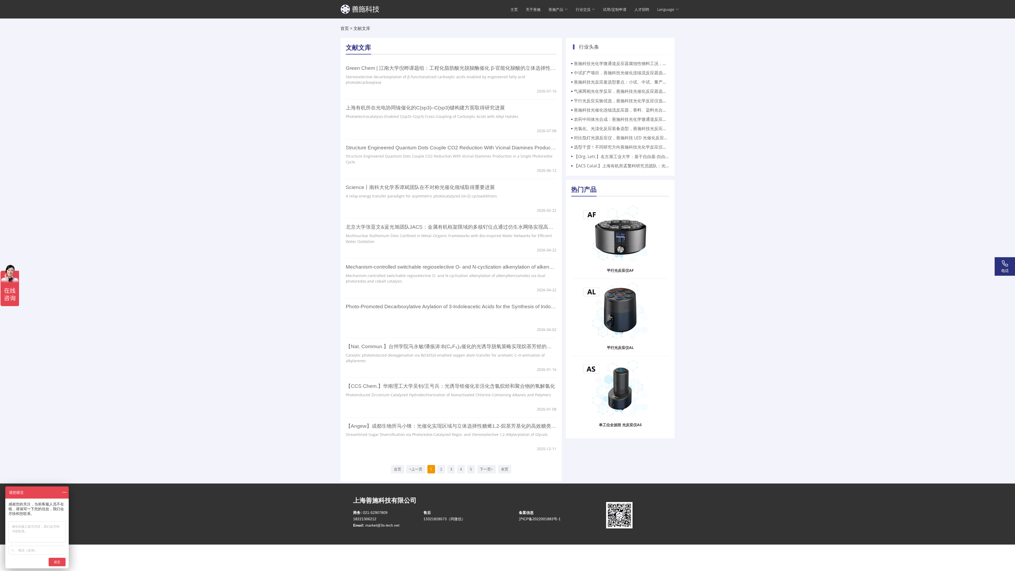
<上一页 (415, 469)
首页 (344, 28)
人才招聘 (641, 9)
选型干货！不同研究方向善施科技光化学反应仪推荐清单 (627, 147)
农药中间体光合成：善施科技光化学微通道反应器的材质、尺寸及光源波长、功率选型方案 (658, 119)
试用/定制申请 (614, 9)
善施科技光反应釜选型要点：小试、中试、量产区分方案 (627, 82)
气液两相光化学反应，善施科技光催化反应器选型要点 (624, 91)
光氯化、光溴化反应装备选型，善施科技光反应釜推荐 (624, 128)
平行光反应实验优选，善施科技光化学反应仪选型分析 (624, 101)
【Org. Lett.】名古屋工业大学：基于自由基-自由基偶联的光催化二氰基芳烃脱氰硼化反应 (657, 156)
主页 (514, 9)
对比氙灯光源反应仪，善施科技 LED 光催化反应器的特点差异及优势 (638, 138)
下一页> (486, 469)
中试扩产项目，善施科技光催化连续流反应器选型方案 (624, 73)
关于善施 (533, 9)
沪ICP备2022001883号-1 (540, 519)
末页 (504, 469)
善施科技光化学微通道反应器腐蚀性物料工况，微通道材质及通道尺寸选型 (643, 63)
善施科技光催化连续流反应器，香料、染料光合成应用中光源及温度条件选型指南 (650, 110)
